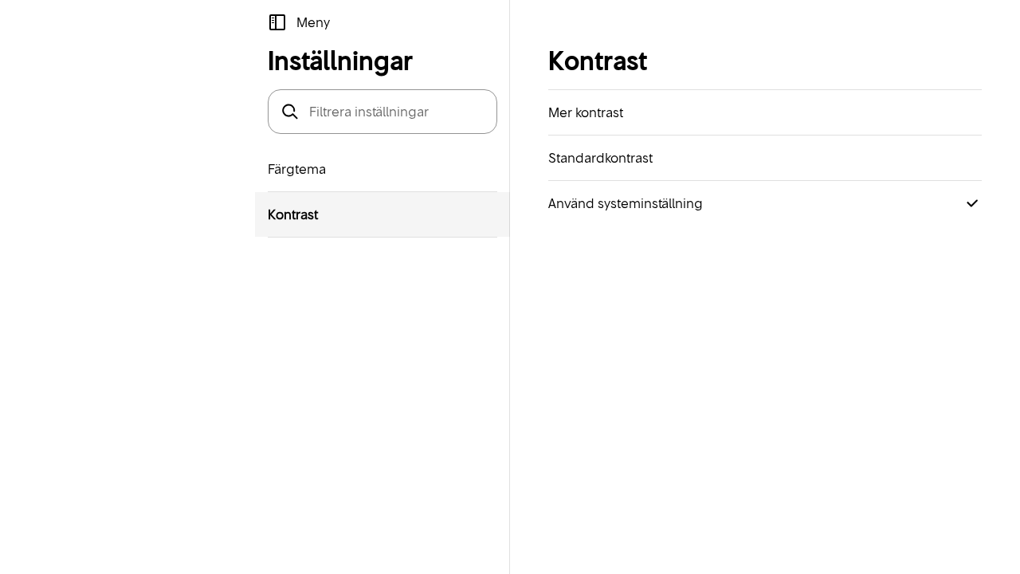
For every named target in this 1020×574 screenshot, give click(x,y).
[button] (298, 22)
